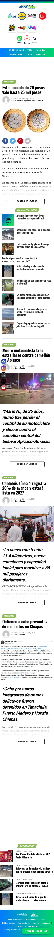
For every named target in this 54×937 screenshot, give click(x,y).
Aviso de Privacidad (16, 920)
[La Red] (11, 16)
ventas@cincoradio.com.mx (15, 930)
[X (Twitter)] (3, 374)
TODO (29, 50)
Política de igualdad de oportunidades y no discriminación (26, 923)
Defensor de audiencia (35, 920)
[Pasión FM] (32, 16)
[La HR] (42, 16)
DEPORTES (40, 54)
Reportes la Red (37, 930)
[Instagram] (3, 368)
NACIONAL (40, 50)
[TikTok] (3, 381)
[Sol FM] (11, 28)
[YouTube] (3, 388)
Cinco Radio (20, 368)
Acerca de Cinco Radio (27, 926)
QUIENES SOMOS (16, 50)
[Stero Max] (21, 28)
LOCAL (29, 54)
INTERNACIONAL (16, 54)
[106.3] (32, 28)
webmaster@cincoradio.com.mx (29, 101)
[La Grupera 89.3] (21, 16)
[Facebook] (3, 361)
